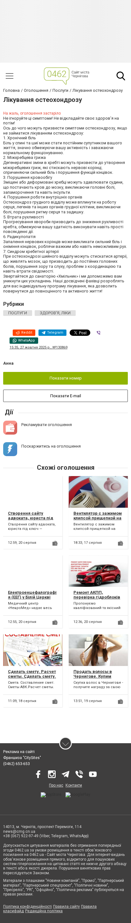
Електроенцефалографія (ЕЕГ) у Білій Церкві (32, 595)
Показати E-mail (65, 395)
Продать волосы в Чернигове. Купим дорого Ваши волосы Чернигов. (95, 679)
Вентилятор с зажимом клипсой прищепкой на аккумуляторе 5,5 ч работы (97, 521)
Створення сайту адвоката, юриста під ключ (30, 518)
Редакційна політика (44, 911)
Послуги (17, 313)
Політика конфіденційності (27, 906)
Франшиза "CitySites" (22, 758)
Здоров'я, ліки (55, 313)
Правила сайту (66, 906)
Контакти (74, 785)
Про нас (56, 785)
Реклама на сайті (19, 752)
